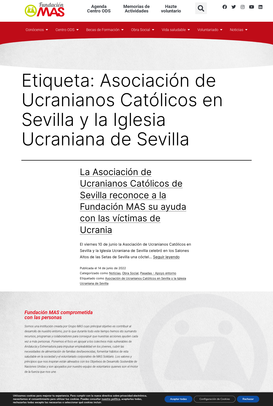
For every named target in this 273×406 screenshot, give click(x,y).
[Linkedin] (260, 6)
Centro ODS (65, 29)
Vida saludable (174, 29)
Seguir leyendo (166, 257)
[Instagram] (242, 6)
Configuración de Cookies (214, 399)
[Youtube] (251, 6)
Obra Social (140, 29)
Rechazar (248, 399)
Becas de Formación (102, 29)
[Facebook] (224, 6)
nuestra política (111, 399)
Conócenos (35, 29)
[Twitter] (233, 6)
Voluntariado (207, 29)
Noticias (236, 29)
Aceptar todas (178, 399)
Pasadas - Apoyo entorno (158, 273)
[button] (201, 8)
